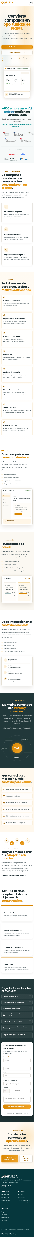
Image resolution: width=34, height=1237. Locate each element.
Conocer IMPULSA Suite (26, 1158)
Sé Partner (4, 1220)
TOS (19, 1203)
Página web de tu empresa (10, 1080)
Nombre (6, 1057)
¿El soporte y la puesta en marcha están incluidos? (14, 1035)
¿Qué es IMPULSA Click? (10, 996)
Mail (5, 1072)
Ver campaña (25, 73)
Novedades (21, 1197)
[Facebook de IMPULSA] (14, 1233)
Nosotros (20, 1194)
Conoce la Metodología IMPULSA (12, 875)
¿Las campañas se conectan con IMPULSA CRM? (13, 1015)
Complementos (5, 1200)
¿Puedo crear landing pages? (12, 1021)
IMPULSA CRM (5, 1194)
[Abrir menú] (31, 3)
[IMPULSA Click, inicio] (7, 3)
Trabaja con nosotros (24, 1200)
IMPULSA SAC (5, 1197)
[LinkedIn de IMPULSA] (2, 1233)
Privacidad (25, 1203)
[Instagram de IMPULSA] (6, 1233)
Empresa (6, 1065)
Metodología (4, 1203)
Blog (2, 1212)
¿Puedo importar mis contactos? (13, 1002)
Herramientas (5, 1217)
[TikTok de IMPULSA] (10, 1233)
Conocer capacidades (17, 52)
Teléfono (6, 1087)
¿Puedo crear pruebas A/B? (11, 1008)
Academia (4, 1214)
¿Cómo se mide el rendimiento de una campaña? (15, 1028)
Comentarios (7, 1095)
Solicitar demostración (15, 47)
